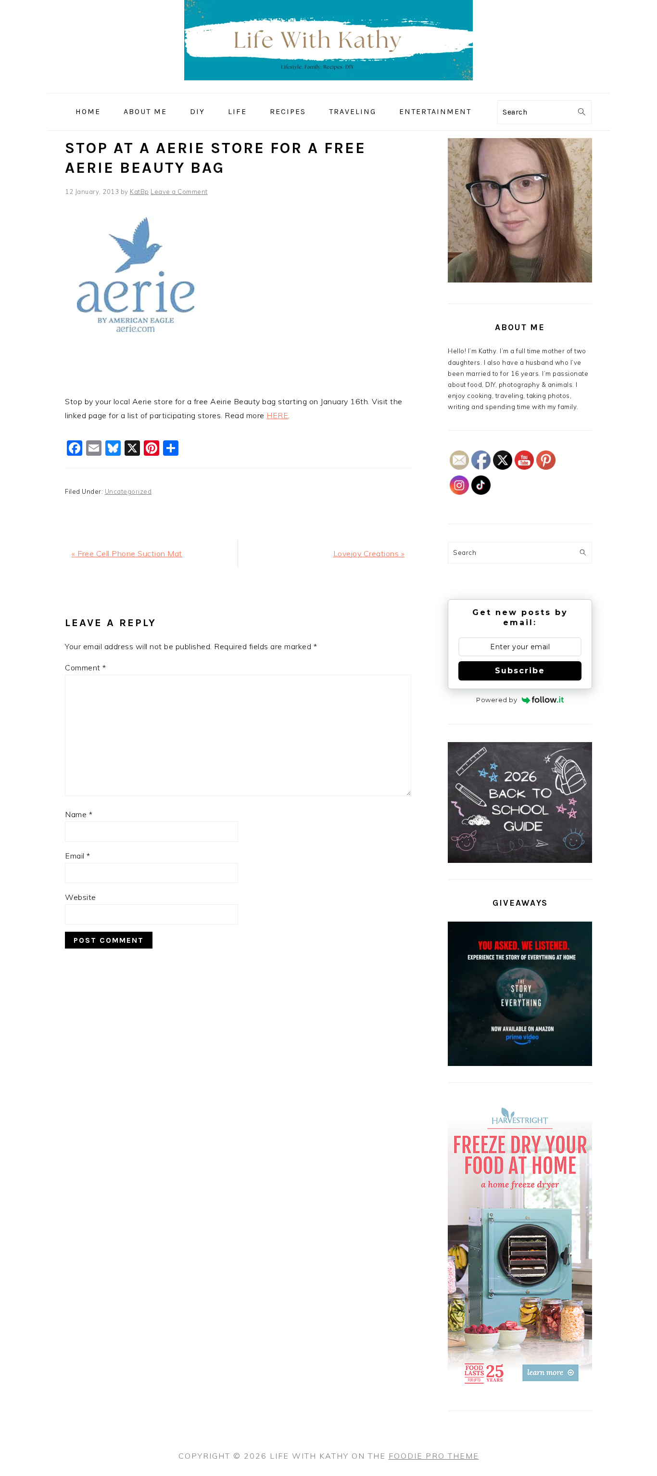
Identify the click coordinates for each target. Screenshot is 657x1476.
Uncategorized (128, 491)
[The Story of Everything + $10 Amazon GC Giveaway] (520, 1063)
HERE (277, 415)
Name (78, 814)
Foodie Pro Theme (434, 1456)
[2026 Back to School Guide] (520, 860)
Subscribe (520, 670)
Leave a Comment (179, 191)
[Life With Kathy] (328, 85)
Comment (85, 667)
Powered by (496, 700)
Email (77, 855)
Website (80, 897)
